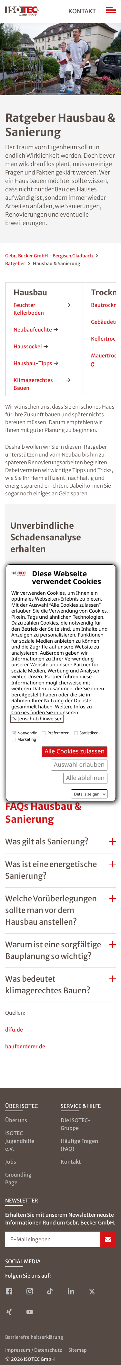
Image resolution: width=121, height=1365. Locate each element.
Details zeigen (86, 794)
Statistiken (89, 733)
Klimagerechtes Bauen (33, 384)
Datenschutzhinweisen (37, 719)
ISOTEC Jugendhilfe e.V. (19, 1141)
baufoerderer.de (25, 1046)
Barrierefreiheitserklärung (34, 1337)
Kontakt (82, 11)
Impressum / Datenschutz (33, 1350)
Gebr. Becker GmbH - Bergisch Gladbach (49, 256)
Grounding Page (18, 1178)
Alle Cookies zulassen (75, 751)
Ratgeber (15, 263)
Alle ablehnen (85, 778)
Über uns (16, 1120)
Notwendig (27, 733)
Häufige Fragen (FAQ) (79, 1145)
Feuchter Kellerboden (29, 309)
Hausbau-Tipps (33, 363)
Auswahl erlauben (79, 765)
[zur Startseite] (22, 11)
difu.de (14, 1029)
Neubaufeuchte (33, 329)
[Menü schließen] (111, 11)
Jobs (10, 1161)
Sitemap (77, 1350)
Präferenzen (58, 733)
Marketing (26, 739)
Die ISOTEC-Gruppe (76, 1124)
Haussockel (28, 346)
